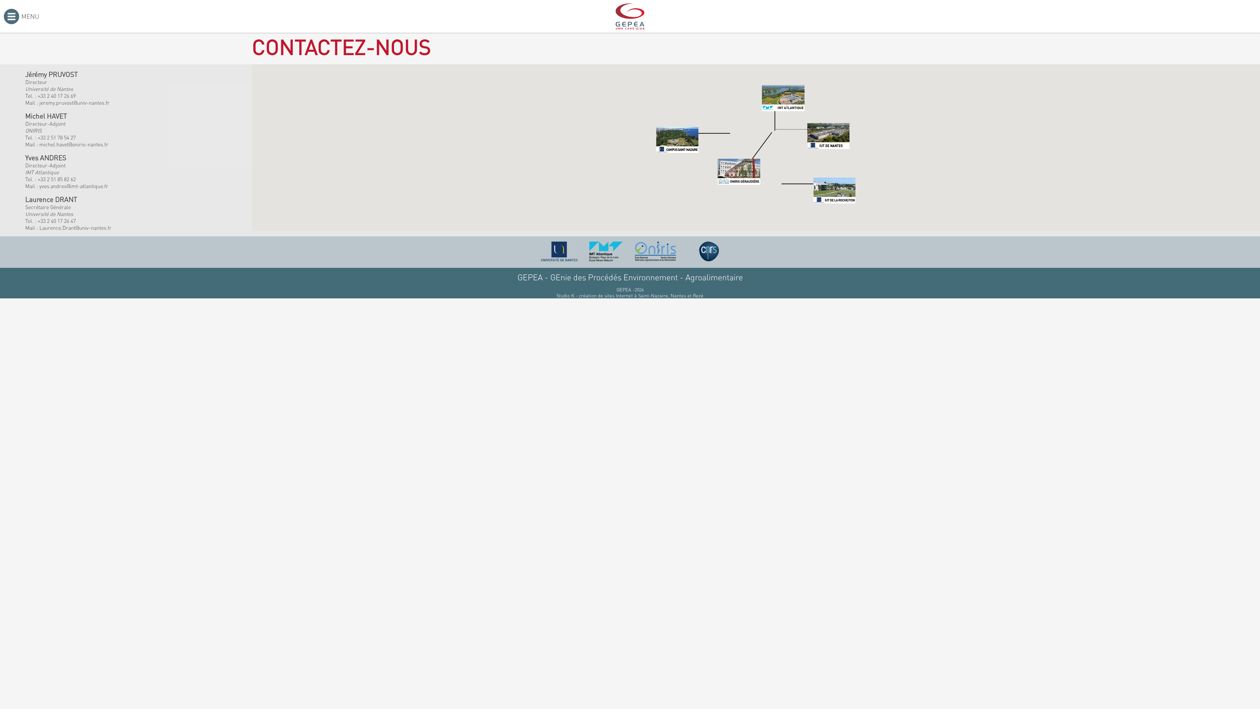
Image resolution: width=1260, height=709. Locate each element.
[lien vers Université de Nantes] (559, 251)
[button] (693, 140)
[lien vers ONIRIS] (656, 251)
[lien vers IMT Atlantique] (605, 251)
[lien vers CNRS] (709, 251)
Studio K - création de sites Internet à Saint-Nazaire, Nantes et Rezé (630, 295)
